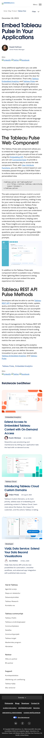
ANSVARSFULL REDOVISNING (12, 713)
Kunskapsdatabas (11, 675)
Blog (9, 11)
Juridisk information (10, 708)
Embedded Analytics (23, 366)
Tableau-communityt (14, 613)
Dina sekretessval (23, 717)
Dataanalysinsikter (12, 597)
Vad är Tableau (11, 585)
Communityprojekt (12, 634)
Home (5, 11)
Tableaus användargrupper (15, 622)
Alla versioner (10, 688)
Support (8, 671)
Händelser (9, 646)
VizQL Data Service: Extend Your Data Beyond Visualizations (22, 552)
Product (14, 11)
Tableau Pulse (22, 11)
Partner (8, 654)
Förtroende (9, 703)
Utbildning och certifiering (15, 680)
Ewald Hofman (15, 47)
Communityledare (12, 626)
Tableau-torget (10, 638)
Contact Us (35, 703)
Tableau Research (11, 601)
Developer (25, 703)
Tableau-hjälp (10, 684)
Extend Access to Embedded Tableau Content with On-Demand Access (21, 427)
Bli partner (9, 663)
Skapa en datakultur (12, 593)
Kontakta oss (10, 605)
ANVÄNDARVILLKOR (24, 708)
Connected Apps (19, 160)
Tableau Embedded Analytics (14, 356)
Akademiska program (13, 642)
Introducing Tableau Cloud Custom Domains (22, 488)
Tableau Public (10, 618)
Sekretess (36, 708)
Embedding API (16, 157)
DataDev (8, 630)
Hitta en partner (11, 659)
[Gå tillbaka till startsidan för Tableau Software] (10, 2)
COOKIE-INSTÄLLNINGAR (32, 713)
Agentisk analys (11, 589)
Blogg (17, 703)
